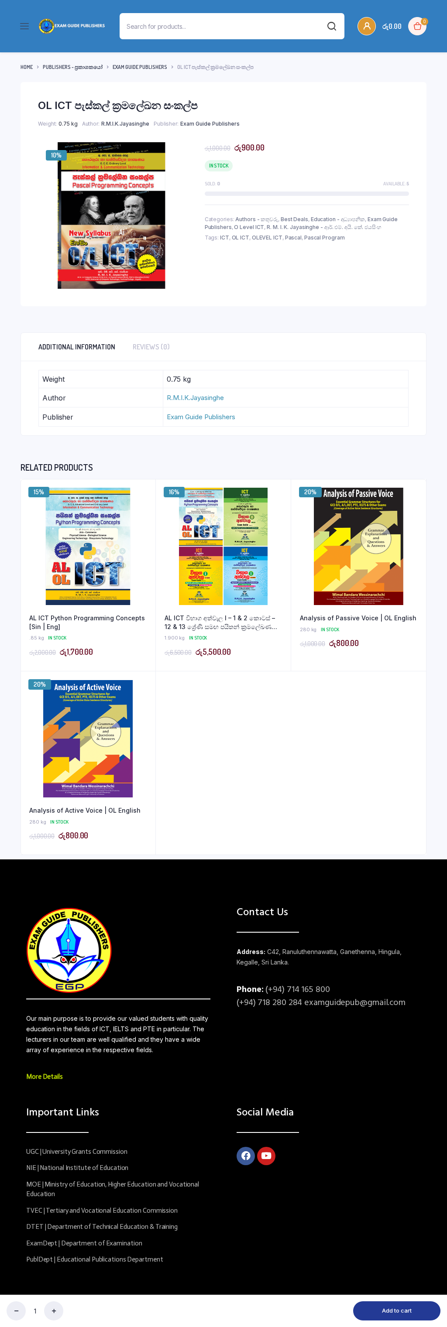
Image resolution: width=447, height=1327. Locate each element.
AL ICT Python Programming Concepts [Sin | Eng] (87, 622)
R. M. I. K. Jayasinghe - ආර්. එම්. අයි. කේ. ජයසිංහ (324, 227)
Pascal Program (324, 237)
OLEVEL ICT (267, 237)
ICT (224, 237)
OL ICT (240, 237)
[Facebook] (246, 1156)
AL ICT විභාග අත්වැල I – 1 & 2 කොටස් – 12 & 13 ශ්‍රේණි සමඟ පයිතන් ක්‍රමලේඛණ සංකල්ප (220, 622)
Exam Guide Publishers (140, 67)
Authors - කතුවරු (256, 219)
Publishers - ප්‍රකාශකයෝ (73, 67)
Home (27, 67)
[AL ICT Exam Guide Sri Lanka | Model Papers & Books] (72, 26)
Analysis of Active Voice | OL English (85, 810)
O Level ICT (249, 227)
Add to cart (397, 1310)
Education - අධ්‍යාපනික (338, 219)
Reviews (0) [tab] (151, 346)
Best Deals (294, 219)
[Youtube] (266, 1156)
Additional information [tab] (76, 346)
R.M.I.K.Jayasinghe (125, 123)
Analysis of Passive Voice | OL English (358, 618)
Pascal (293, 237)
